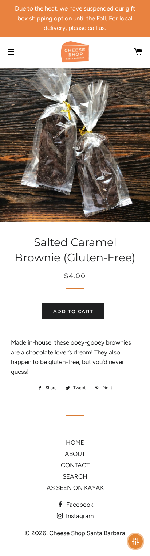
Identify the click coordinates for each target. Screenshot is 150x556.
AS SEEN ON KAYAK (75, 487)
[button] (135, 541)
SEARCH (75, 476)
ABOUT (75, 453)
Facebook (79, 504)
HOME (75, 442)
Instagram (79, 515)
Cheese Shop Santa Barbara (87, 533)
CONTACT (75, 465)
